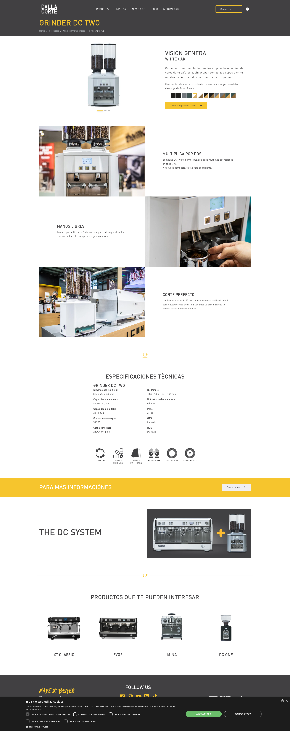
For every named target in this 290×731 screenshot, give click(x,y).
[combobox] (282, 700)
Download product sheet (183, 105)
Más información (33, 709)
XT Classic (64, 654)
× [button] (286, 701)
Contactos (225, 9)
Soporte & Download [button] (165, 9)
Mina (172, 654)
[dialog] (145, 714)
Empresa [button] (120, 9)
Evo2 (117, 654)
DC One (226, 654)
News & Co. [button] (139, 9)
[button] (247, 9)
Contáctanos (233, 487)
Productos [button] (102, 9)
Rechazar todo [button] (243, 714)
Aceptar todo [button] (203, 714)
